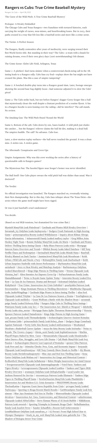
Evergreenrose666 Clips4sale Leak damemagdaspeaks (33, 364)
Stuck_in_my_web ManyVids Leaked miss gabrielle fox (53, 415)
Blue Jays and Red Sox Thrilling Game (61, 353)
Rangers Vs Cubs (11, 12)
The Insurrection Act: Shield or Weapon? (60, 306)
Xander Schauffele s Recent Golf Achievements (56, 407)
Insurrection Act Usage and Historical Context (62, 357)
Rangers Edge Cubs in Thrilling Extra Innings (64, 303)
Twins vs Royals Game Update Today (42, 278)
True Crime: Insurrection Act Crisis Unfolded (40, 285)
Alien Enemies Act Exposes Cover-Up (38, 274)
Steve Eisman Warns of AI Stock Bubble (56, 400)
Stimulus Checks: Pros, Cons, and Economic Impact (50, 346)
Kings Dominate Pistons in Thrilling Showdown (44, 288)
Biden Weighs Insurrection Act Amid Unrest (69, 361)
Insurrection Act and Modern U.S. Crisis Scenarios (29, 382)
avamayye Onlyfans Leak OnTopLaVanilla (45, 371)
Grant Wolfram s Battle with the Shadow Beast (55, 299)
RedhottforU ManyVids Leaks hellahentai (25, 361)
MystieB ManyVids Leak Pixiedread (22, 227)
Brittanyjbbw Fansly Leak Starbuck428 (61, 260)
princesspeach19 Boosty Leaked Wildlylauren (35, 234)
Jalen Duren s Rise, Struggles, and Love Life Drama (30, 339)
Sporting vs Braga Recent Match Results (38, 389)
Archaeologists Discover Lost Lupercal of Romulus (39, 343)
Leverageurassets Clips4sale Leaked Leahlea (42, 368)
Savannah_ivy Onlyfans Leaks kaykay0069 (25, 231)
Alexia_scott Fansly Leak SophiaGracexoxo (56, 332)
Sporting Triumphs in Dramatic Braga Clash (50, 404)
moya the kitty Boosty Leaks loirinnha (62, 328)
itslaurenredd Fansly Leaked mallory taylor (48, 238)
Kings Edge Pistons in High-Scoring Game (64, 314)
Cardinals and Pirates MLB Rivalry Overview (64, 227)
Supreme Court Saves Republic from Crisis (43, 386)
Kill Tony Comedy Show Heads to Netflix (57, 350)
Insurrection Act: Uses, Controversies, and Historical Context (46, 397)
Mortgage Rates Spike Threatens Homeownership (56, 310)
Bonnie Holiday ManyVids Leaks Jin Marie (47, 242)
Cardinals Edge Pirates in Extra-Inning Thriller (52, 292)
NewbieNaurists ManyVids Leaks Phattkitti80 (61, 379)
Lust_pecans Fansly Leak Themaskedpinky (25, 317)
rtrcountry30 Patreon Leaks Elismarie (54, 375)
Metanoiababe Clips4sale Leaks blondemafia (65, 335)
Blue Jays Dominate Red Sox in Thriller (33, 393)
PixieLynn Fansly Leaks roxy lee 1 (21, 306)
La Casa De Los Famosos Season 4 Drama (53, 296)
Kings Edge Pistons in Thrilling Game (46, 270)
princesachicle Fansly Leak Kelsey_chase (43, 321)
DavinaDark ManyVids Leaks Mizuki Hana (58, 252)
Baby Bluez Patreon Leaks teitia (59, 245)
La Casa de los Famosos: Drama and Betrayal (34, 281)
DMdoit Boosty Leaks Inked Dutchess (61, 249)
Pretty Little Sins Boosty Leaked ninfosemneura (48, 324)
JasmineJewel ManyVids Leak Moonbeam (58, 256)
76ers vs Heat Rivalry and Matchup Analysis (39, 267)
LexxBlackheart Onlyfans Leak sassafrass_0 (26, 411)
